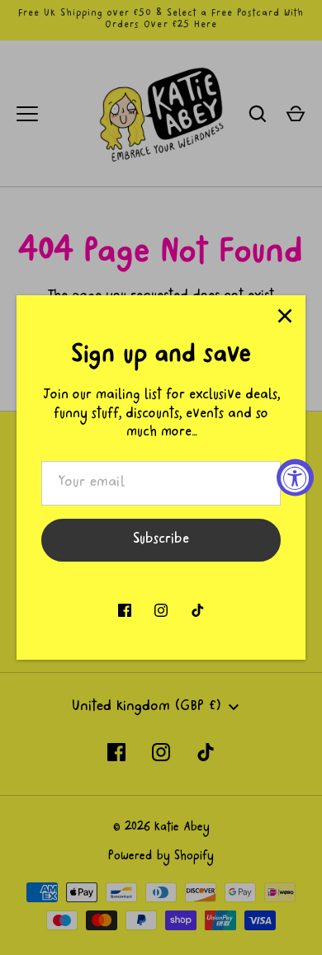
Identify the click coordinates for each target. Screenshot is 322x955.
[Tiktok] (197, 610)
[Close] (285, 316)
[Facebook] (125, 610)
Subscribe (161, 540)
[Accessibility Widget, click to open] (295, 477)
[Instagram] (161, 610)
